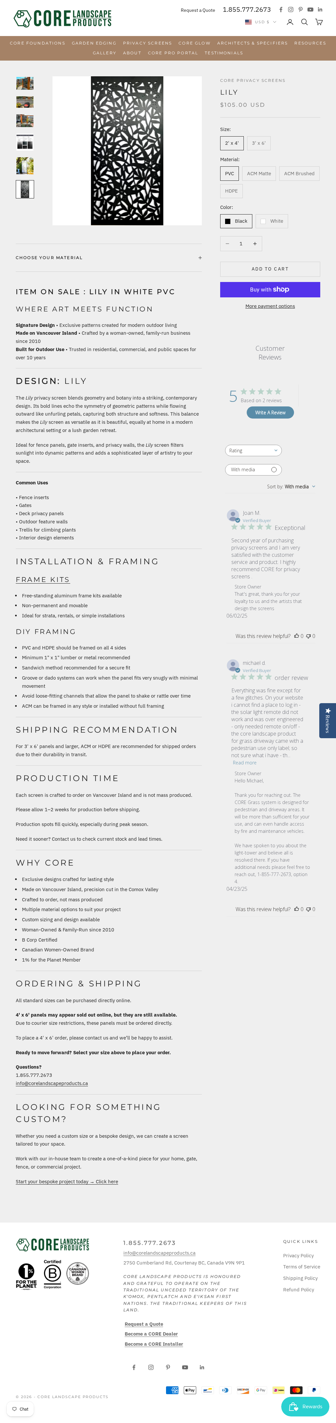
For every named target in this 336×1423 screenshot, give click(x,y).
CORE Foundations (37, 43)
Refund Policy (298, 1289)
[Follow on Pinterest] (300, 9)
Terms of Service (301, 1267)
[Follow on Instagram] (290, 9)
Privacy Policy (298, 1255)
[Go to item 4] (25, 142)
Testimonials (224, 52)
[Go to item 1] (25, 83)
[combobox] (253, 450)
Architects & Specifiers (252, 43)
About (132, 52)
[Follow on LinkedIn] (320, 9)
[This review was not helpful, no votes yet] (308, 636)
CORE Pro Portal (173, 52)
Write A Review (270, 412)
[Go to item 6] (25, 189)
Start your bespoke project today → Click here (67, 1181)
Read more (245, 762)
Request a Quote (198, 10)
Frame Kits (43, 579)
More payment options (270, 306)
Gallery (104, 52)
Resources (310, 43)
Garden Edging (94, 43)
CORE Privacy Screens (252, 80)
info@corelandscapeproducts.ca (52, 1083)
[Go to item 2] (25, 102)
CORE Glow (194, 43)
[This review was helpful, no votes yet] (296, 636)
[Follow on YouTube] (310, 9)
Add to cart (270, 269)
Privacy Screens (147, 43)
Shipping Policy (300, 1278)
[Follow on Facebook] (281, 9)
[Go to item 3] (25, 121)
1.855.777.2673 (247, 9)
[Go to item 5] (25, 166)
